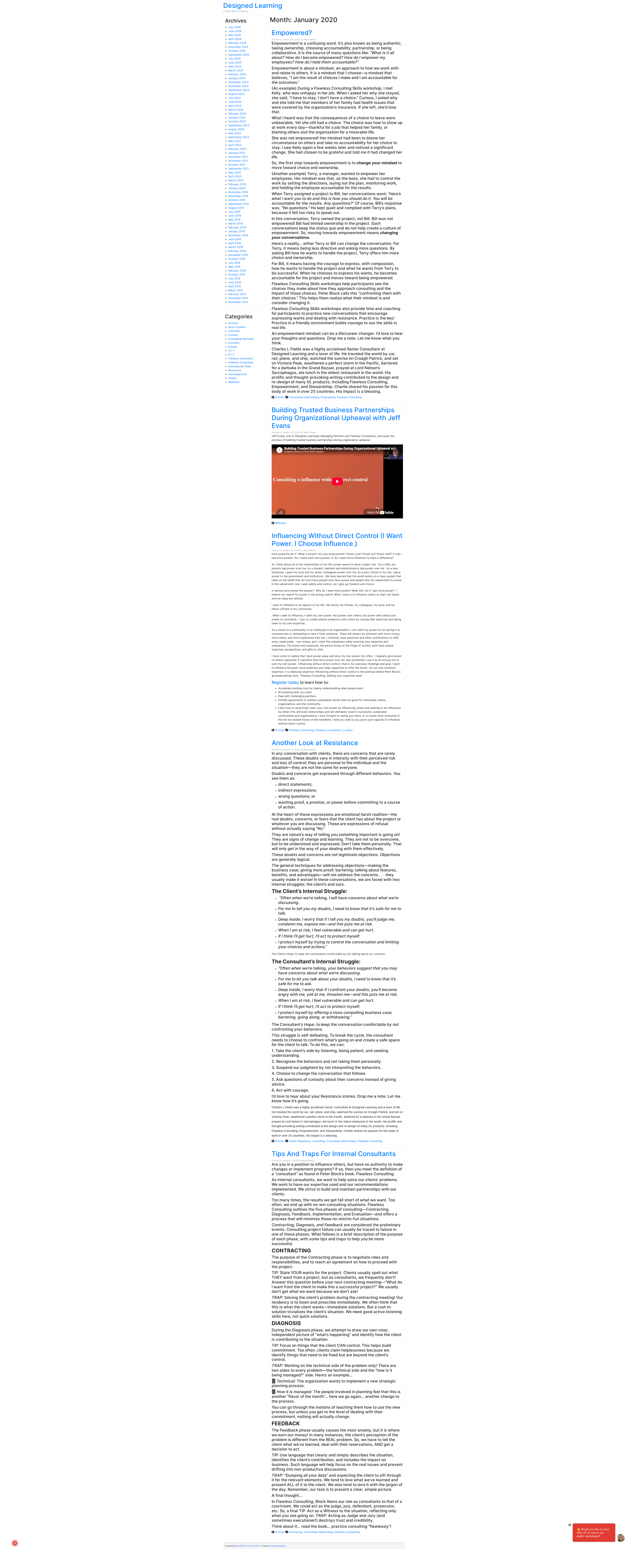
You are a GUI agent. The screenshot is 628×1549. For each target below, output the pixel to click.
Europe (232, 346)
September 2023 (238, 125)
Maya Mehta (310, 39)
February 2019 (237, 227)
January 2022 (236, 152)
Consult (233, 334)
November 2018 (238, 235)
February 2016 (237, 270)
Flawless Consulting (240, 362)
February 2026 (237, 42)
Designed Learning (252, 5)
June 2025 (235, 62)
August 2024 (236, 94)
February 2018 (237, 251)
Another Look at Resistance (315, 743)
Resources (234, 370)
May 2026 (234, 35)
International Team (239, 366)
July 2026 (234, 27)
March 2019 (235, 223)
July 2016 (234, 262)
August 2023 (236, 129)
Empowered (328, 397)
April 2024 (234, 105)
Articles (233, 323)
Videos (232, 378)
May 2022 (234, 141)
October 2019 (236, 200)
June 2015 (234, 282)
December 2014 (238, 298)
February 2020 (237, 184)
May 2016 (234, 266)
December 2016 (238, 255)
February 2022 (237, 148)
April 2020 (234, 176)
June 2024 (235, 101)
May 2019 (234, 219)
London (348, 730)
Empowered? (292, 33)
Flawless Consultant (240, 358)
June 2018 (234, 239)
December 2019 (238, 192)
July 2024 (234, 97)
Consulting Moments (241, 338)
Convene (233, 342)
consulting (318, 1141)
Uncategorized (237, 374)
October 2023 (237, 121)
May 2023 (234, 133)
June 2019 (234, 215)
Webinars (234, 382)
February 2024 (237, 113)
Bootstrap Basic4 (278, 1546)
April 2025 (234, 66)
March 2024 (235, 109)
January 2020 (236, 188)
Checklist (234, 331)
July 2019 (234, 211)
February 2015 (237, 294)
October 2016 (236, 258)
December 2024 (238, 82)
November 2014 (238, 302)
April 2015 (234, 286)
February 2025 (237, 74)
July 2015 (234, 278)
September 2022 (238, 137)
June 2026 (235, 31)
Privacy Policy (254, 1546)
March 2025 (235, 70)
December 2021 (238, 156)
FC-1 (231, 350)
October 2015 (236, 274)
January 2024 (236, 117)
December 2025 (238, 46)
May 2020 (234, 172)
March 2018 (235, 247)
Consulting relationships (304, 397)
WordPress (241, 1546)
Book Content (236, 327)
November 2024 (238, 86)
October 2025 (237, 50)
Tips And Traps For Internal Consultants (334, 1154)
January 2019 (236, 231)
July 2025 (234, 58)
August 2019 (236, 207)
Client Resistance (300, 1141)
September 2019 (238, 203)
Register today (285, 682)
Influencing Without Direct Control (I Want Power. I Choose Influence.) (337, 540)
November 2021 (238, 160)
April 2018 (234, 243)
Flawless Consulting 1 (328, 730)
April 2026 (234, 39)
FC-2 (231, 354)
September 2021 (238, 168)
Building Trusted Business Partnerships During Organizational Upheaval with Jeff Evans (336, 418)
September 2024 (238, 90)
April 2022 (234, 145)
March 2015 (235, 290)
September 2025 (238, 54)
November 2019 (238, 196)
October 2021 (236, 164)
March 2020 (235, 180)
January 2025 (236, 78)
